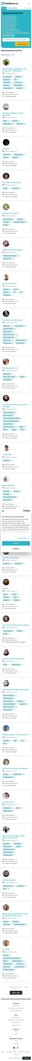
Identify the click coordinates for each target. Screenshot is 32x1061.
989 (26, 987)
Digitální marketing (9, 22)
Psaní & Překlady (9, 27)
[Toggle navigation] (29, 3)
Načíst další (16, 993)
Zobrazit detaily (22, 538)
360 (19, 987)
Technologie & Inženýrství (11, 30)
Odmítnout (16, 548)
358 (11, 987)
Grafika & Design (9, 19)
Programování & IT (9, 16)
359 (15, 987)
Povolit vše (16, 543)
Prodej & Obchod (22, 33)
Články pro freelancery (16, 1010)
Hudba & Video (8, 33)
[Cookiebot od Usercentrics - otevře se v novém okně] (23, 511)
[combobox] (14, 39)
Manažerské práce (9, 25)
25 (12, 54)
